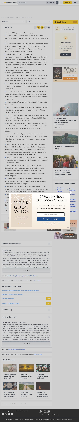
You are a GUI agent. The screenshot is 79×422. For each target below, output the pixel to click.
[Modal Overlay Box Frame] (39, 211)
